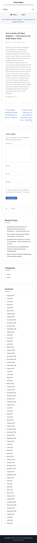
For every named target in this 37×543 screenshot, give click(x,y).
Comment (9, 143)
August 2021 (10, 478)
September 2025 (11, 329)
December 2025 (11, 320)
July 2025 (9, 335)
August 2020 (10, 514)
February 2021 (11, 496)
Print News (18, 2)
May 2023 (9, 414)
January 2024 (11, 390)
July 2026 (9, 299)
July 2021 (9, 481)
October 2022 (11, 435)
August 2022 (10, 441)
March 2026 (10, 311)
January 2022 (11, 462)
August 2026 (10, 296)
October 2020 (11, 508)
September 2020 (11, 511)
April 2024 (10, 381)
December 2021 (11, 466)
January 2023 (11, 426)
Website (8, 182)
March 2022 (10, 456)
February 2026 (11, 314)
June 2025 (10, 338)
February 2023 (11, 423)
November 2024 (11, 359)
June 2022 (10, 447)
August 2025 (10, 332)
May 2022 (9, 450)
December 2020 (11, 502)
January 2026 (11, 317)
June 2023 (10, 411)
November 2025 (11, 323)
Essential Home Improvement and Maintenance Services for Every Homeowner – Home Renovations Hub (18, 229)
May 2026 (9, 305)
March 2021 (10, 493)
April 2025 (10, 344)
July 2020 (9, 517)
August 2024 (10, 368)
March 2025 (10, 347)
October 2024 (11, 362)
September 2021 (11, 475)
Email (8, 174)
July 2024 (9, 371)
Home (23, 15)
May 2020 (9, 523)
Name (8, 166)
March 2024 (10, 384)
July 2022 (9, 444)
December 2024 (11, 356)
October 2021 (11, 472)
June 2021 (10, 484)
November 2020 (11, 505)
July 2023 (9, 408)
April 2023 (10, 417)
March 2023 (10, 420)
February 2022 (11, 459)
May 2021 (9, 487)
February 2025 (11, 350)
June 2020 (10, 520)
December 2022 (11, 429)
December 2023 (11, 393)
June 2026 (10, 302)
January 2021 (11, 499)
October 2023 (11, 399)
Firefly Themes (19, 540)
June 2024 (10, 374)
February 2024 (11, 387)
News (8, 277)
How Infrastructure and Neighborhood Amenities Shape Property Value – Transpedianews (18, 249)
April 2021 (10, 490)
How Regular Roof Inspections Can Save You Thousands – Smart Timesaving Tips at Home (19, 242)
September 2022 (11, 438)
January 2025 (11, 353)
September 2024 (11, 365)
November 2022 (11, 432)
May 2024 (9, 377)
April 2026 (10, 308)
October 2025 (11, 326)
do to (7, 69)
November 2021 (11, 469)
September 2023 (11, 402)
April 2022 (10, 453)
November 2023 (11, 396)
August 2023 (10, 405)
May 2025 (9, 341)
